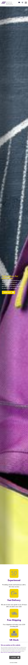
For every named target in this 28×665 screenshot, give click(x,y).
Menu (26, 2)
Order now (7, 292)
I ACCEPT (13, 657)
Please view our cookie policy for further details (10, 652)
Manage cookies (13, 662)
